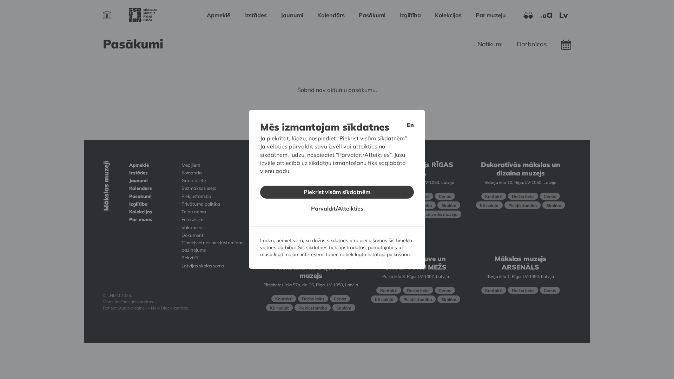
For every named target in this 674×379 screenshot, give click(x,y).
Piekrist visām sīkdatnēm (337, 191)
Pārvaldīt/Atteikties (337, 208)
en (410, 124)
